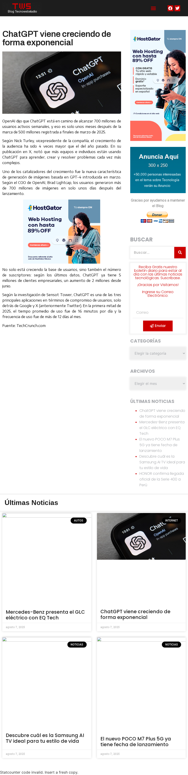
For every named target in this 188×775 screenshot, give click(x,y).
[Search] (180, 252)
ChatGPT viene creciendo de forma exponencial (135, 614)
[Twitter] (177, 8)
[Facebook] (170, 8)
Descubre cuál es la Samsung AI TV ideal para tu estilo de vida (162, 462)
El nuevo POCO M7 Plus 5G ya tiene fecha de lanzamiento (159, 445)
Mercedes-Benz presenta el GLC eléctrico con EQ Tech (162, 427)
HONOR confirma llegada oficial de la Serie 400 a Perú (161, 479)
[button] (153, 8)
